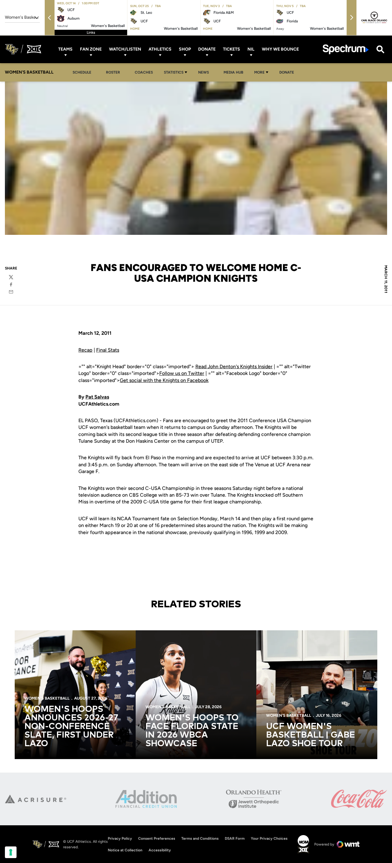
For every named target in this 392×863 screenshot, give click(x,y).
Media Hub (235, 72)
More (259, 72)
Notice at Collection (125, 850)
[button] (50, 17)
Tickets (231, 49)
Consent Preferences (156, 838)
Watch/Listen (125, 49)
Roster (113, 72)
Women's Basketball (47, 698)
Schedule (82, 72)
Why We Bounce (280, 49)
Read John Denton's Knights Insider (234, 366)
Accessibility (160, 850)
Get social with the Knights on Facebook (164, 380)
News (205, 72)
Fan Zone (91, 49)
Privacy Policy (120, 838)
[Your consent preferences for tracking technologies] (11, 852)
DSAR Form (235, 838)
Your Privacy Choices (269, 838)
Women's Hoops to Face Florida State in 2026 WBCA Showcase (192, 731)
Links (91, 32)
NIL (250, 49)
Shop (185, 49)
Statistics (173, 72)
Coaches (144, 72)
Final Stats (107, 350)
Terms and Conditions (200, 838)
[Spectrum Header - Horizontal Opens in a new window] (346, 49)
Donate (207, 49)
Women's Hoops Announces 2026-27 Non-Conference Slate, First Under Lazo (71, 726)
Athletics (160, 49)
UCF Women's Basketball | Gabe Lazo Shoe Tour (310, 735)
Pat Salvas (97, 397)
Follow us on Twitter (181, 373)
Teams (65, 49)
